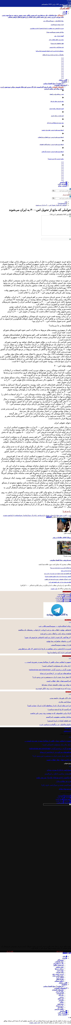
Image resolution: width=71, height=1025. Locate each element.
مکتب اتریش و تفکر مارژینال (57, 101)
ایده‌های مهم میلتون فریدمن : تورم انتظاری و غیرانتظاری (51, 137)
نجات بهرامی (60, 972)
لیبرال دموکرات (31, 515)
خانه (64, 12)
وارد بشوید (54, 588)
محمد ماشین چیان (58, 976)
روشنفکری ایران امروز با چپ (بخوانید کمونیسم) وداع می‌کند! (50, 51)
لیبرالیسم (63, 182)
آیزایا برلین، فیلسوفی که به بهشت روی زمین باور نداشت (50, 713)
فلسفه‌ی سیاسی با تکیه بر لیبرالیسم (58, 774)
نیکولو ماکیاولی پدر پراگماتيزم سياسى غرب (55, 724)
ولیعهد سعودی (7, 515)
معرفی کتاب (62, 184)
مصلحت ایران (15, 515)
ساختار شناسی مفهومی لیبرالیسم (58, 717)
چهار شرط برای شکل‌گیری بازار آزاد (55, 123)
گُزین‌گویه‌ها (68, 728)
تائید (39, 1022)
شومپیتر (61, 1000)
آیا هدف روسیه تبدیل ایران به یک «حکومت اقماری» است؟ (58, 576)
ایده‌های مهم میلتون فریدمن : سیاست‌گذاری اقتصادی (52, 144)
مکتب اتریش (60, 991)
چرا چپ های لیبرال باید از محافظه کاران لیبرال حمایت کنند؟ (49, 706)
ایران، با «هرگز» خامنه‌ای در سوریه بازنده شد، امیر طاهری (58, 579)
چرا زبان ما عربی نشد (66, 570)
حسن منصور (60, 967)
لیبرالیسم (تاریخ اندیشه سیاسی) (59, 709)
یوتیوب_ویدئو (62, 186)
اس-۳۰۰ (68, 515)
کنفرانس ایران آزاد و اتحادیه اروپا (59, 653)
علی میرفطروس (58, 963)
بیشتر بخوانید (33, 1022)
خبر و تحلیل (62, 80)
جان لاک (61, 995)
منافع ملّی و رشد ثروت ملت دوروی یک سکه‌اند (53, 54)
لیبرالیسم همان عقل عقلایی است (59, 681)
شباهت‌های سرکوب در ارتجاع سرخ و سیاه (55, 673)
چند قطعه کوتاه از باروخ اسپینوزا (59, 721)
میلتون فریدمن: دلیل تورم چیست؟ (56, 159)
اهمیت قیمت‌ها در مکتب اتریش (56, 108)
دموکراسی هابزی (65, 702)
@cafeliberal (67, 731)
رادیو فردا (67, 511)
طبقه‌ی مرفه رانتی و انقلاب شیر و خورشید (55, 634)
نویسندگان (60, 960)
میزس (62, 997)
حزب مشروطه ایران (60, 515)
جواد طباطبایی (59, 961)
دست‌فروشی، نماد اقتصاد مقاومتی (60, 560)
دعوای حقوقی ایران (48, 515)
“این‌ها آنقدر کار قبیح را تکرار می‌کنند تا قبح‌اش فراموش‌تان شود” (47, 637)
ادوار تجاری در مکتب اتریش (57, 115)
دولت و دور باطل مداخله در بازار (56, 39)
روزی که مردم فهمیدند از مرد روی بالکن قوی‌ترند (53, 688)
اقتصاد (63, 82)
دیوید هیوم (61, 1004)
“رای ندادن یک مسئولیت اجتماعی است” (56, 666)
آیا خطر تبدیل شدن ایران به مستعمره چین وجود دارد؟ (51, 677)
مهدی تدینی (60, 970)
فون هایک (61, 998)
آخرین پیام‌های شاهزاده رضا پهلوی (58, 641)
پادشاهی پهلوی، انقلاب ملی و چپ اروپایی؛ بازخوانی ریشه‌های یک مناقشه (44, 630)
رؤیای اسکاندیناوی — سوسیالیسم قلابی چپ (53, 21)
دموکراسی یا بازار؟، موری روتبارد (59, 770)
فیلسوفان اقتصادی (60, 85)
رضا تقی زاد (39, 515)
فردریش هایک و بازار (63, 781)
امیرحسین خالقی (58, 965)
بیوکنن (62, 1002)
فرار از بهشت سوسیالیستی (57, 24)
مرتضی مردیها (59, 969)
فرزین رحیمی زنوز (58, 974)
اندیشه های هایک (65, 789)
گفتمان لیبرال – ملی (59, 36)
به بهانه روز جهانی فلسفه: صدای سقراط (56, 685)
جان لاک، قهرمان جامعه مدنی (60, 698)
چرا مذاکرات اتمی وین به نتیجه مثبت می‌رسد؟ (60, 568)
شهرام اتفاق (60, 979)
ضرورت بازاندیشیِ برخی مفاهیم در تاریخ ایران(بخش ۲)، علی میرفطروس (47, 28)
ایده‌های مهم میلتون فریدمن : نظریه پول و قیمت (53, 130)
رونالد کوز (61, 1007)
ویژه (63, 13)
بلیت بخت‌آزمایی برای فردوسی (56, 47)
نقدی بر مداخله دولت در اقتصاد (57, 94)
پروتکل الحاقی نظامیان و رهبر (62, 537)
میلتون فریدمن (59, 1009)
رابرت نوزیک (60, 1005)
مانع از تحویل (23, 515)
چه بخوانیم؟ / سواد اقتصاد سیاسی (53, 83)
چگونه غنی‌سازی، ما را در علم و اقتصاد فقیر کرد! (60, 582)
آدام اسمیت (60, 993)
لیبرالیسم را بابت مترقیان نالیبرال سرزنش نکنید (53, 777)
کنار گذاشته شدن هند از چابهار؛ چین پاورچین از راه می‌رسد (57, 573)
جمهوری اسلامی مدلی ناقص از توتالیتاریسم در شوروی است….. (48, 662)
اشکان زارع (60, 977)
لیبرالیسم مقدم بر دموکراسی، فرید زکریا (56, 785)
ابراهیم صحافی (59, 981)
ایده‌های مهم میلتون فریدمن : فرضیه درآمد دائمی (53, 151)
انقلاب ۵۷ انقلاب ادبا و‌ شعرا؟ (57, 43)
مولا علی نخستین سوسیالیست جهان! (55, 32)
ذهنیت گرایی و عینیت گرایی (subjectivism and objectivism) (50, 670)
